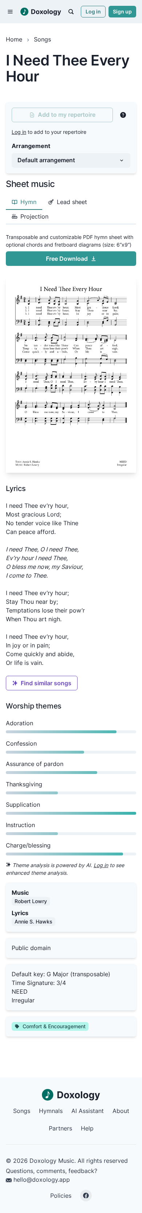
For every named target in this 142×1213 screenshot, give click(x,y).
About (121, 1110)
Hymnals (51, 1110)
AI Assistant (87, 1110)
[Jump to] (71, 11)
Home (14, 39)
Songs (42, 39)
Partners (60, 1128)
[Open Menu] (10, 11)
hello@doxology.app (41, 1179)
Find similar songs (46, 683)
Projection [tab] (34, 216)
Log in (93, 11)
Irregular (23, 1000)
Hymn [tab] (28, 202)
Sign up (122, 11)
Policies (60, 1195)
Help (87, 1128)
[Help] (123, 115)
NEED (20, 991)
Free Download (67, 258)
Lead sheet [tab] (72, 202)
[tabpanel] (71, 351)
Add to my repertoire (66, 114)
